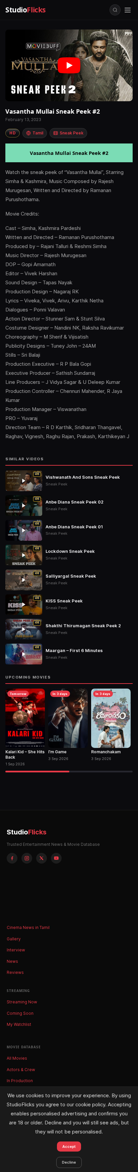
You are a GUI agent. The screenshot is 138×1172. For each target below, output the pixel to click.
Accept (69, 1146)
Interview (16, 949)
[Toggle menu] (128, 10)
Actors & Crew (21, 1069)
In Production (20, 1080)
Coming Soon (20, 1013)
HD (12, 132)
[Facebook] (12, 858)
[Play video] (69, 65)
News (12, 961)
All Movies (17, 1058)
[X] (41, 858)
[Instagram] (26, 858)
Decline (69, 1162)
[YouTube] (56, 858)
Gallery (14, 938)
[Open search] (115, 9)
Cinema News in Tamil (28, 927)
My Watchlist (19, 1024)
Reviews (15, 972)
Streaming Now (22, 1001)
